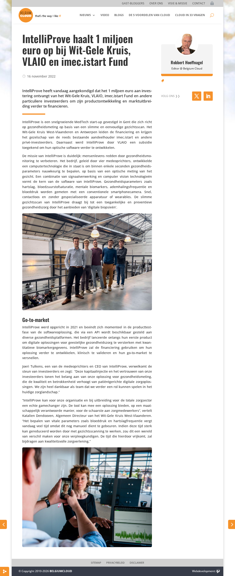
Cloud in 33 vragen (190, 15)
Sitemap (96, 562)
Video (105, 15)
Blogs (119, 15)
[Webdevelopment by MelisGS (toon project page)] (218, 571)
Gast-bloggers (133, 3)
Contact (198, 3)
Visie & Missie (177, 3)
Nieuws (85, 15)
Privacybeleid (115, 562)
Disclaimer (137, 562)
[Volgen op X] (196, 96)
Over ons (156, 3)
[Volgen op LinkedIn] (208, 96)
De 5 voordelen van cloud (149, 15)
